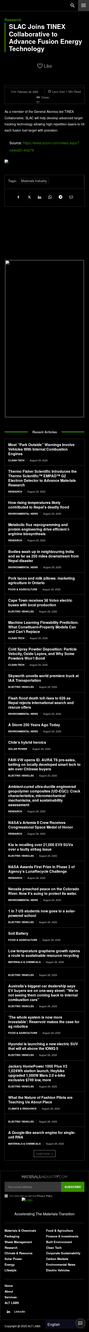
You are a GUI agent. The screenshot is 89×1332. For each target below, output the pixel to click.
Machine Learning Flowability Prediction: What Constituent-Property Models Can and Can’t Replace (43, 627)
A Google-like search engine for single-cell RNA (41, 1135)
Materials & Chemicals (24, 962)
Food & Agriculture (22, 589)
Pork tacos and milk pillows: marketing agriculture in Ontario (41, 580)
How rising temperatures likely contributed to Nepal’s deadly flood (38, 505)
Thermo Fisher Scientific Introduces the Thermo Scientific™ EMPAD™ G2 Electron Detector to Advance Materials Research (42, 478)
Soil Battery (18, 933)
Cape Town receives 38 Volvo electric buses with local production (40, 602)
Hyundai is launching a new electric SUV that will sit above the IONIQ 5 (43, 1046)
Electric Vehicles (21, 611)
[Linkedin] (39, 196)
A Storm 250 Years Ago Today (34, 724)
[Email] (70, 196)
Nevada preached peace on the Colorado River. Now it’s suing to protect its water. (43, 891)
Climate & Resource (22, 1108)
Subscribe (73, 1187)
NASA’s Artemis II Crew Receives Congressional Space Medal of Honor (40, 825)
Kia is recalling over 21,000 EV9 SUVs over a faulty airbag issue (40, 847)
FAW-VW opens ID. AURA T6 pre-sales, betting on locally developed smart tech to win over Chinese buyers (44, 764)
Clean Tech (16, 460)
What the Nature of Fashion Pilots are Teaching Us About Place (40, 1100)
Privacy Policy (44, 1196)
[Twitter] (28, 196)
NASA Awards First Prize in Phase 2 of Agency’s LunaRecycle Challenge (41, 869)
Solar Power (17, 749)
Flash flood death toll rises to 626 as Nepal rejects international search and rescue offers (41, 702)
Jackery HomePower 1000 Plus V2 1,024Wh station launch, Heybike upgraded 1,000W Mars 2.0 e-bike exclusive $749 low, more (37, 1073)
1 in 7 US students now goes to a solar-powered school (41, 913)
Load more (43, 1153)
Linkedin (19, 1312)
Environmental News (23, 513)
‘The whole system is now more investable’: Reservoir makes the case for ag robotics (43, 1021)
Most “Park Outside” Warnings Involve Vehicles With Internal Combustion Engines (41, 449)
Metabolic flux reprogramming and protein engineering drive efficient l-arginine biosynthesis (39, 529)
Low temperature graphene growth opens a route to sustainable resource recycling (44, 953)
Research (13, 19)
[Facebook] (18, 196)
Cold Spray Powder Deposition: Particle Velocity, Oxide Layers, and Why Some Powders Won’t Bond (42, 653)
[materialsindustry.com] (44, 1176)
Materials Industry (34, 180)
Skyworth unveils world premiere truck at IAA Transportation (43, 678)
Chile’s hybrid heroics (27, 742)
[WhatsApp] (49, 196)
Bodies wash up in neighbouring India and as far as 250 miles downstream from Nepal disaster (43, 556)
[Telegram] (60, 196)
